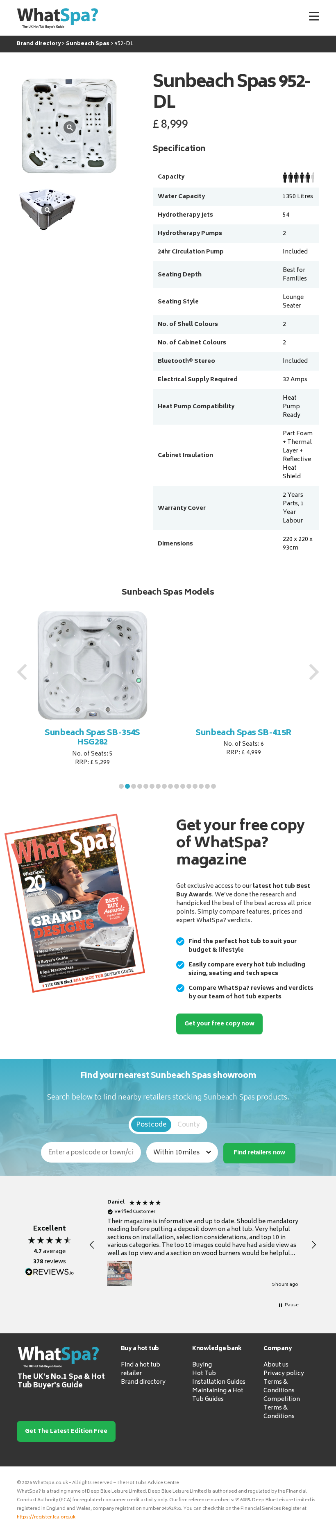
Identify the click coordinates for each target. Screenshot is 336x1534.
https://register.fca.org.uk (46, 1517)
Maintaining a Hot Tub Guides (217, 1395)
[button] (121, 786)
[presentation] (22, 672)
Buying (202, 1365)
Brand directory (143, 1382)
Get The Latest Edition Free (66, 1431)
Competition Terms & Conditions (281, 1408)
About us (275, 1365)
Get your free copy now (219, 1024)
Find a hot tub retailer (140, 1369)
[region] (202, 1245)
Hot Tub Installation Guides (218, 1378)
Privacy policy (283, 1374)
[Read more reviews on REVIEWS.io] (49, 1272)
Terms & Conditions (279, 1386)
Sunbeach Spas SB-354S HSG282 (92, 738)
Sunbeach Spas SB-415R (243, 733)
